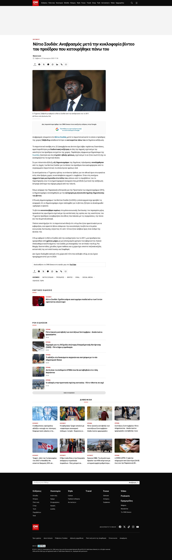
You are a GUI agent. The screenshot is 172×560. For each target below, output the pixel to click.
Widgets (123, 505)
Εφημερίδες (120, 3)
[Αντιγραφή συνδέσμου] (62, 64)
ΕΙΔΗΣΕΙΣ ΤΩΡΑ (38, 281)
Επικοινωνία (113, 538)
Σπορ (94, 3)
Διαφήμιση (123, 538)
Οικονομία (59, 3)
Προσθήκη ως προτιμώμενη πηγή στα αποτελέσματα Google (71, 129)
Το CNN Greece (126, 512)
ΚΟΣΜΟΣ (36, 39)
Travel (89, 3)
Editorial (106, 496)
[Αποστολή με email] (66, 64)
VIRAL (77, 277)
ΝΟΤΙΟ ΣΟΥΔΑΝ (47, 277)
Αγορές (52, 506)
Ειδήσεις (44, 3)
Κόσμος (73, 3)
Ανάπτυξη (53, 496)
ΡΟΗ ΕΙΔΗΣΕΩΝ (39, 323)
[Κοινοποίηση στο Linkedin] (57, 64)
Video (113, 3)
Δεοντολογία (48, 538)
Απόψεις (106, 499)
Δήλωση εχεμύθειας (77, 538)
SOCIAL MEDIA (88, 277)
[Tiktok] (129, 527)
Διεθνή (52, 509)
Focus (83, 3)
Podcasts (125, 496)
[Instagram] (133, 527)
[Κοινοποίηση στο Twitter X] (44, 64)
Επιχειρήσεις (54, 502)
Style (78, 3)
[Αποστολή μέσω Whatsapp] (53, 64)
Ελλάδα (66, 3)
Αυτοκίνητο (105, 3)
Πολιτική (51, 3)
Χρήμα (52, 499)
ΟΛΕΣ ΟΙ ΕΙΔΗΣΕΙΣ (69, 393)
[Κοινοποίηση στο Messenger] (48, 64)
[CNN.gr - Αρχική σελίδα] (35, 527)
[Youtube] (137, 527)
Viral (34, 516)
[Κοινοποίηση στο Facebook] (39, 64)
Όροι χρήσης (37, 538)
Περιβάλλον (37, 512)
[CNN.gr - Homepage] (35, 3)
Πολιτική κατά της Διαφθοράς (96, 538)
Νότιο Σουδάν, (60, 137)
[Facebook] (120, 527)
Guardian (36, 155)
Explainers (106, 502)
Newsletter (124, 509)
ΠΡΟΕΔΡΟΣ (60, 277)
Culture (70, 496)
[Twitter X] (124, 527)
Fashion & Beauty (74, 499)
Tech (98, 3)
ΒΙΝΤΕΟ (69, 277)
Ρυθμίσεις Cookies (61, 538)
